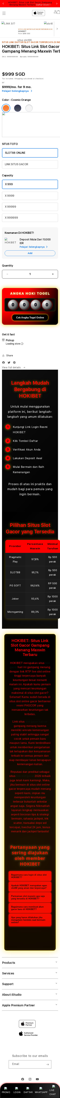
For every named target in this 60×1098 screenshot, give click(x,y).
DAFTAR (28, 1092)
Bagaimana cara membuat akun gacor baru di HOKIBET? (27, 908)
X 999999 (11, 217)
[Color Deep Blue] (17, 108)
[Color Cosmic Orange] (6, 108)
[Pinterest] (15, 363)
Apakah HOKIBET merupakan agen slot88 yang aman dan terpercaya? (29, 886)
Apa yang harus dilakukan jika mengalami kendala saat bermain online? (28, 920)
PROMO (6, 1092)
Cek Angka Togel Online (30, 317)
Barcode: (23, 57)
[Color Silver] (29, 108)
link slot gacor (25, 776)
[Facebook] (4, 363)
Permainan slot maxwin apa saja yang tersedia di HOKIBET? (28, 897)
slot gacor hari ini (37, 721)
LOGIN (17, 1092)
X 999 (9, 184)
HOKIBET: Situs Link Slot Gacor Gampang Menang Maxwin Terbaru (30, 3)
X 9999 (9, 195)
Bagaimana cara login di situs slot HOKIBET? (28, 876)
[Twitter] (10, 363)
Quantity (7, 265)
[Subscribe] (47, 1064)
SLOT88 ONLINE (15, 152)
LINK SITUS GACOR (16, 164)
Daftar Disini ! (43, 5)
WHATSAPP (41, 1092)
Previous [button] (3, 3)
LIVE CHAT (53, 1092)
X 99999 (10, 206)
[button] (7, 355)
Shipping (18, 79)
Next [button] (56, 3)
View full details (12, 367)
